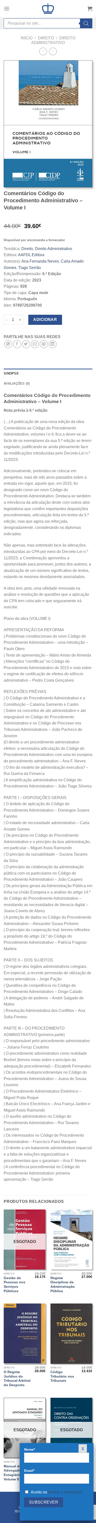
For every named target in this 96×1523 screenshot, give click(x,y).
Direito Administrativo (53, 249)
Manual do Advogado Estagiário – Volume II (14, 1472)
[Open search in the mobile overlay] (48, 23)
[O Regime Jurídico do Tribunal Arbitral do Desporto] (25, 1333)
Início (26, 38)
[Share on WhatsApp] (8, 344)
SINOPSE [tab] (11, 373)
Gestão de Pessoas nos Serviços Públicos (14, 1284)
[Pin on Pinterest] (44, 344)
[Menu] (7, 8)
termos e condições (65, 1492)
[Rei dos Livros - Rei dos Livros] (48, 8)
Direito (46, 38)
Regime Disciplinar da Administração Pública (62, 1284)
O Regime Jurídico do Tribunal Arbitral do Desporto (17, 1378)
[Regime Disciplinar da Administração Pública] (71, 1239)
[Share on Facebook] (17, 344)
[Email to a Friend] (35, 344)
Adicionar (45, 319)
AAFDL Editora (31, 255)
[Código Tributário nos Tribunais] (71, 1333)
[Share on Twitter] (26, 344)
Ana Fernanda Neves (40, 261)
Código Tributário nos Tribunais (62, 1376)
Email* (29, 1471)
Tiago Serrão (29, 268)
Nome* (29, 1449)
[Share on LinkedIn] (52, 344)
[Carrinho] (89, 8)
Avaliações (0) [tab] (17, 383)
